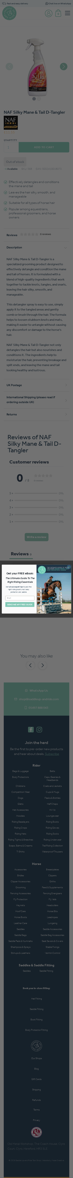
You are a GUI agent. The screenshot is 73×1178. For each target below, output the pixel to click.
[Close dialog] (69, 566)
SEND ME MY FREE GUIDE (20, 604)
